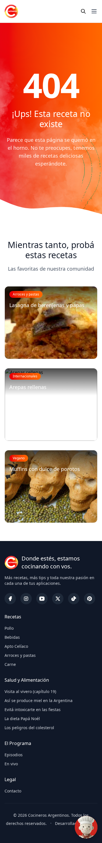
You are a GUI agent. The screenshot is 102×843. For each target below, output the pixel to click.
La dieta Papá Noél (22, 718)
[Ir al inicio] (11, 11)
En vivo (11, 763)
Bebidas (12, 637)
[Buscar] (83, 11)
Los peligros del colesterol (29, 727)
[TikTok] (73, 598)
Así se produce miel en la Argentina (39, 700)
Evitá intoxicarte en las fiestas (33, 709)
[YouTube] (42, 598)
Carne (10, 664)
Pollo (9, 628)
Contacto (13, 791)
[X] (57, 598)
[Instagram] (26, 598)
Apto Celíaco (16, 646)
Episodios (14, 754)
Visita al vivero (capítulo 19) (30, 691)
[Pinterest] (89, 598)
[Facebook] (10, 598)
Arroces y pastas (20, 655)
